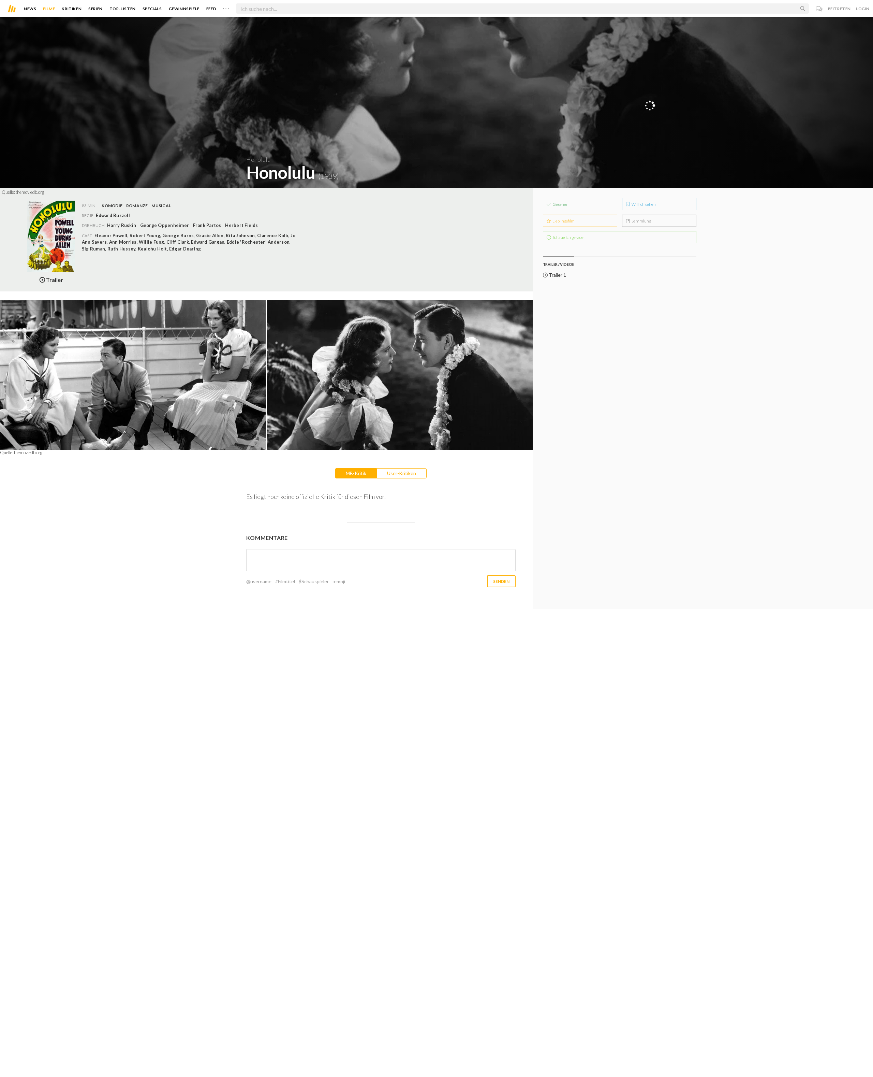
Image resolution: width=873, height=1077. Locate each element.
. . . (226, 7)
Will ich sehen (643, 204)
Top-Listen (122, 8)
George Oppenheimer (164, 225)
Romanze (137, 205)
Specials (152, 8)
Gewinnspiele (184, 8)
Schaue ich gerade (567, 237)
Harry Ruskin (121, 225)
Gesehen (560, 204)
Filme (49, 8)
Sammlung (641, 221)
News (30, 8)
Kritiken (72, 8)
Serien (95, 8)
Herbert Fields (241, 225)
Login (863, 8)
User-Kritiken (401, 473)
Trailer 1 (557, 275)
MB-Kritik (356, 473)
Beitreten (839, 8)
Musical (161, 205)
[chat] (819, 8)
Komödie (112, 205)
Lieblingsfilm (563, 221)
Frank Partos (207, 225)
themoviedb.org (30, 192)
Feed (211, 8)
